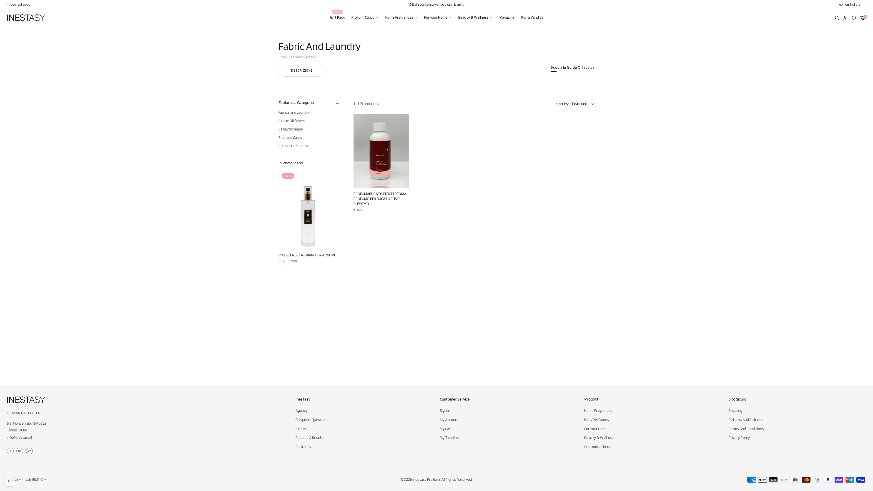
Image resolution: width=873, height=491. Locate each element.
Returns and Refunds (746, 419)
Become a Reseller (310, 437)
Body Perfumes (596, 419)
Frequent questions (312, 419)
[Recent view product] (854, 17)
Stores (301, 428)
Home (282, 57)
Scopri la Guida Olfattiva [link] (573, 67)
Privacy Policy (739, 437)
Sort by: (562, 104)
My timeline (449, 437)
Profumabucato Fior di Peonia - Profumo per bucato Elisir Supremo (381, 198)
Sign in (445, 410)
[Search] (837, 17)
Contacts (303, 446)
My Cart (446, 428)
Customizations (597, 446)
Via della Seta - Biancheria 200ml (307, 255)
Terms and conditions (746, 428)
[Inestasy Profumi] (26, 17)
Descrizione (302, 70)
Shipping (735, 410)
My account (449, 419)
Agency (302, 410)
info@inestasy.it (20, 437)
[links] (11, 450)
